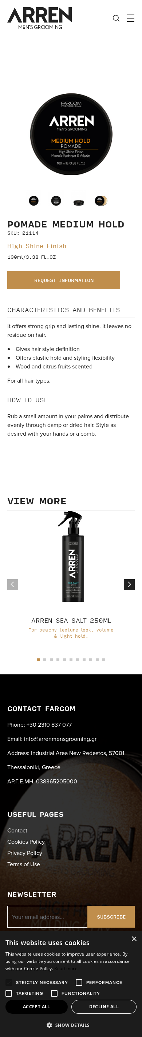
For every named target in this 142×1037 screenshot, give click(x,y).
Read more (66, 968)
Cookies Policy (26, 842)
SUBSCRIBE (111, 916)
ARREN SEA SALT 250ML (71, 620)
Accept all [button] (36, 1007)
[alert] (71, 984)
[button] (129, 584)
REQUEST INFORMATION (64, 280)
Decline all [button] (104, 1007)
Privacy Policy (24, 853)
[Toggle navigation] (131, 18)
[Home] (39, 17)
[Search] (116, 18)
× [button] (134, 939)
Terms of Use (23, 864)
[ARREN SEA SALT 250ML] (71, 556)
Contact (17, 830)
